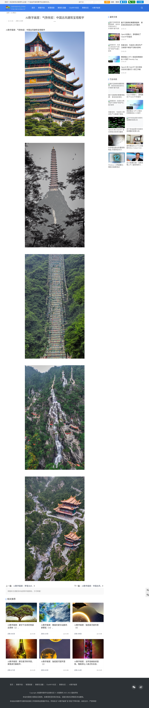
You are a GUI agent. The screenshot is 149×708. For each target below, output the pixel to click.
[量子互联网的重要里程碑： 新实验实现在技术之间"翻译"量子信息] (114, 25)
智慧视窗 (51, 8)
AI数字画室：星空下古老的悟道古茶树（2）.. (21, 626)
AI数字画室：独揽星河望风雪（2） (53, 663)
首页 (33, 8)
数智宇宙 (41, 8)
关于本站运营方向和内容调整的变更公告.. (135, 130)
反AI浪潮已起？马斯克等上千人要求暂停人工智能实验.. (135, 164)
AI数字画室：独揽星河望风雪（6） (86, 626)
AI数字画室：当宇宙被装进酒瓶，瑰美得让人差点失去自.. (86, 663)
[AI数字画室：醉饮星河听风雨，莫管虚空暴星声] (21, 649)
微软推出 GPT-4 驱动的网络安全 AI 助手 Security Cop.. (134, 112)
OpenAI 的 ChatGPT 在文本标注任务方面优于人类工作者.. (116, 131)
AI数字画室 (96, 8)
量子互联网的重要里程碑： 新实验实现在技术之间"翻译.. (116, 96)
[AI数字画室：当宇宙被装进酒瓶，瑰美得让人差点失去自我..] (88, 649)
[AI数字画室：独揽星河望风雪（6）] (88, 612)
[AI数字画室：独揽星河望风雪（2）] (54, 649)
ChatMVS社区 (74, 8)
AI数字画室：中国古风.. (91, 586)
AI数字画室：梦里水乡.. (23, 586)
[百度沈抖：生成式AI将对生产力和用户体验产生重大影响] (114, 48)
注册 (112, 2)
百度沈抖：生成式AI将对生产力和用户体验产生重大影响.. (116, 113)
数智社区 (85, 8)
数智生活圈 (62, 8)
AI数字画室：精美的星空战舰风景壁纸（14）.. (54, 626)
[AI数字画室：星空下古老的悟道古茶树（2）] (21, 612)
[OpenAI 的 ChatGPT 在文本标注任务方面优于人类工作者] (114, 70)
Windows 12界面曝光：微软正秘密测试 (116, 166)
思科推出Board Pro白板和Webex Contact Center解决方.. (135, 147)
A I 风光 (13, 13)
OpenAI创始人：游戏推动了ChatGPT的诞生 (135, 96)
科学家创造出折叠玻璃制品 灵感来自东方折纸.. (116, 149)
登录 (107, 2)
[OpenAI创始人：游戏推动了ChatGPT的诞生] (114, 36)
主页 (8, 13)
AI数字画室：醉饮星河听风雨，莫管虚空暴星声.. (21, 663)
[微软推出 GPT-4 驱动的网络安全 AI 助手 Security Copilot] (114, 59)
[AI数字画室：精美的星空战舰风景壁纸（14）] (54, 612)
